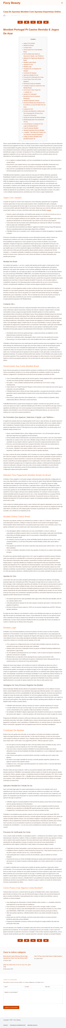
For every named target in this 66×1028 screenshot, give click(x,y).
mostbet (49, 210)
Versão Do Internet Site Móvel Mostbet (34, 117)
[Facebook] (20, 22)
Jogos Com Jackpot (29, 43)
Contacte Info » (28, 47)
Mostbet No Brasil (29, 45)
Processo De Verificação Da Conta (33, 77)
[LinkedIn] (39, 22)
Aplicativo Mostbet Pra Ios (31, 75)
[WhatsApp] (46, 22)
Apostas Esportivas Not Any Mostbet (34, 130)
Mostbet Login (28, 66)
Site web (47, 986)
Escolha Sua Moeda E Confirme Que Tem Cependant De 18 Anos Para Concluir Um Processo (34, 113)
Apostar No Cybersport (30, 94)
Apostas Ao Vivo (28, 64)
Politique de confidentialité (18, 1025)
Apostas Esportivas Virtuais (31, 100)
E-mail (27, 986)
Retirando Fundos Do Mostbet (32, 83)
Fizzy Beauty (11, 2)
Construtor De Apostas (30, 73)
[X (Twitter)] (26, 22)
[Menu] (62, 3)
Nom (6, 986)
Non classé (25, 15)
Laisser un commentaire (11, 1007)
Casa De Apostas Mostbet (31, 128)
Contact (5, 1025)
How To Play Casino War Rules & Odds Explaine (48, 956)
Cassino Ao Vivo (28, 109)
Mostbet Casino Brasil (30, 62)
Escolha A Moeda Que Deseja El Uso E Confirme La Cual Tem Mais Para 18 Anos (34, 105)
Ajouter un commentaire (11, 992)
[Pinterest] (33, 22)
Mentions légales (32, 1025)
